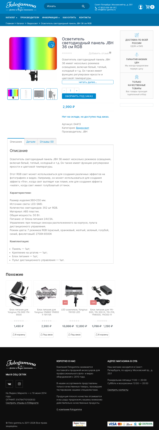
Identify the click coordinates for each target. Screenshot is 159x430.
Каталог (10, 17)
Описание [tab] (16, 141)
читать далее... (88, 82)
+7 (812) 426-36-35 (106, 7)
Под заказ (48, 334)
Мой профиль (140, 7)
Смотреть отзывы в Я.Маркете (22, 403)
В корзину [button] (20, 334)
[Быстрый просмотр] (19, 293)
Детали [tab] (30, 141)
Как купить (69, 17)
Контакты (85, 17)
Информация (50, 17)
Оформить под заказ (79, 96)
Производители (29, 17)
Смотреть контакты (117, 389)
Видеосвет (32, 23)
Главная (10, 23)
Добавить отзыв (99, 53)
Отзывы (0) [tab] (47, 141)
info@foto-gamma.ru (107, 9)
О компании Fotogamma (69, 409)
